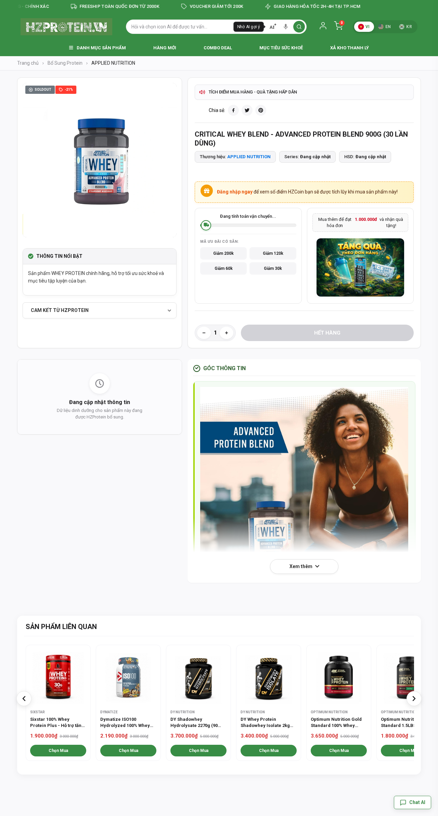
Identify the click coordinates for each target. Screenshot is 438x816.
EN (388, 26)
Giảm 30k (273, 268)
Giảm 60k (224, 268)
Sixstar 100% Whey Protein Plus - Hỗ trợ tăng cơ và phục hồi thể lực (57, 723)
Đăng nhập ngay (235, 191)
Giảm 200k (223, 253)
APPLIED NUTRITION (249, 156)
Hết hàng (327, 333)
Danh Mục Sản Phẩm (101, 47)
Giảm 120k (273, 253)
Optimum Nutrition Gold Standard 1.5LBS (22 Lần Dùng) (406, 723)
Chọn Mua (58, 750)
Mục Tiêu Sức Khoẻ (281, 47)
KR (409, 26)
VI (367, 26)
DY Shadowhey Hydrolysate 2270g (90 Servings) (194, 723)
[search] (299, 27)
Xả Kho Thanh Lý (349, 47)
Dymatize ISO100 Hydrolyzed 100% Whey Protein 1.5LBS (125, 723)
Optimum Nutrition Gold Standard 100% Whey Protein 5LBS (336, 723)
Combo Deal (218, 47)
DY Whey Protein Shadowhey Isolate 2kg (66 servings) (265, 723)
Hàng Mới (164, 47)
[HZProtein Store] (66, 26)
